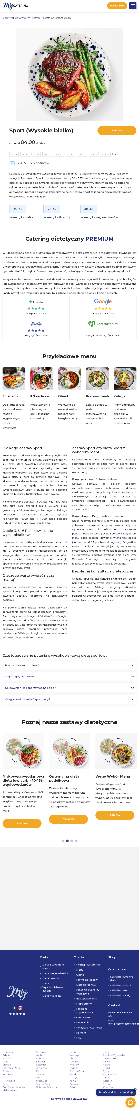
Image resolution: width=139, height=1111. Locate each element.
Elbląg (106, 1084)
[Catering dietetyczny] (17, 993)
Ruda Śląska (109, 1074)
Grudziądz (75, 1084)
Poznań (7, 1058)
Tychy (106, 1071)
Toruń (73, 1052)
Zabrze (40, 1071)
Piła (4, 1077)
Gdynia (6, 1055)
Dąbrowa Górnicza (46, 1087)
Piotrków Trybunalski (114, 1055)
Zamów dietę (117, 5)
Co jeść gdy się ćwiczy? (20, 676)
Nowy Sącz (9, 1080)
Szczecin (41, 1061)
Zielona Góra (77, 1071)
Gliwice (73, 1058)
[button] (132, 5)
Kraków (40, 1058)
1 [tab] (63, 840)
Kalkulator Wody (120, 995)
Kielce (106, 1061)
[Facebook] (14, 1007)
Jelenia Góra (43, 1084)
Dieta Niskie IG (51, 995)
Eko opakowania (86, 998)
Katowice (41, 1064)
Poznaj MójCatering (88, 964)
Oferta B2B (83, 1017)
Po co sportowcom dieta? (22, 665)
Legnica (74, 1068)
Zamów (117, 130)
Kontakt (81, 1032)
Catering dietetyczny (16, 17)
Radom (107, 1052)
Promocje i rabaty (87, 979)
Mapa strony (84, 1003)
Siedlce (7, 1071)
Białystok (7, 1064)
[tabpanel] (23, 780)
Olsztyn (73, 1077)
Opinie (80, 974)
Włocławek (9, 1074)
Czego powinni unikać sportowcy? (27, 699)
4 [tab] (76, 840)
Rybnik (106, 1068)
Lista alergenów (86, 984)
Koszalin (107, 1080)
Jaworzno (41, 1068)
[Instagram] (20, 1007)
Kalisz (5, 1084)
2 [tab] (67, 840)
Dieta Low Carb (51, 978)
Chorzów (108, 1087)
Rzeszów (74, 1061)
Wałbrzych (75, 1055)
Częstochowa (110, 1058)
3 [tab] (71, 840)
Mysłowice (41, 1080)
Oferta (36, 17)
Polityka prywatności (89, 1027)
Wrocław (74, 1064)
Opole (106, 1077)
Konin (73, 1080)
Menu (79, 969)
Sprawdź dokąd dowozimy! (69, 1098)
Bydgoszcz (9, 1052)
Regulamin (83, 1022)
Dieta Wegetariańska (55, 973)
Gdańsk (107, 1064)
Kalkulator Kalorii (120, 985)
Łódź (5, 1061)
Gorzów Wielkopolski (14, 1087)
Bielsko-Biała (10, 1090)
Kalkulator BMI (119, 990)
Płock (39, 1077)
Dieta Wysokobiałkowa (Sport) (52, 987)
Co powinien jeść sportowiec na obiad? (30, 687)
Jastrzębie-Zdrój (11, 1068)
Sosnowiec (42, 1052)
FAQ (79, 1037)
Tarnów (40, 1074)
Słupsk (73, 1074)
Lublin (39, 1055)
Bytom (73, 1087)
